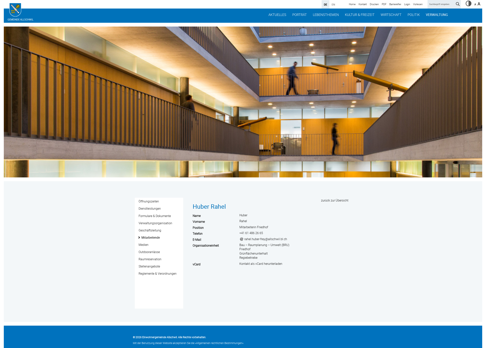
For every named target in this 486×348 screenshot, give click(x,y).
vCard (196, 264)
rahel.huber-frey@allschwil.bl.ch (265, 239)
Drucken (374, 4)
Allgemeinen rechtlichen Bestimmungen (219, 343)
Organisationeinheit (206, 245)
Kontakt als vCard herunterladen (260, 264)
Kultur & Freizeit (360, 14)
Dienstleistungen (150, 208)
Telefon (198, 233)
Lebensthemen (326, 14)
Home (352, 4)
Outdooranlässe (149, 252)
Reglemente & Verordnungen (158, 273)
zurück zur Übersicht (334, 200)
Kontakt (363, 4)
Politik (414, 14)
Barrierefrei (395, 4)
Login (407, 4)
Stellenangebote (149, 266)
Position (198, 228)
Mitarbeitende (150, 237)
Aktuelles (277, 14)
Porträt (299, 14)
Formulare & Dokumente (155, 216)
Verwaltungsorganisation (155, 223)
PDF (384, 4)
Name (197, 216)
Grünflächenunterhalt (253, 253)
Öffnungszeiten (149, 201)
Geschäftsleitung (150, 230)
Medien (143, 245)
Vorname (199, 221)
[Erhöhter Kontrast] (468, 5)
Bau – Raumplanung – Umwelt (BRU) (264, 245)
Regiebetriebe (248, 258)
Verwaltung (437, 14)
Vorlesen (418, 4)
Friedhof (244, 249)
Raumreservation (150, 259)
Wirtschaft (391, 14)
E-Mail (197, 239)
